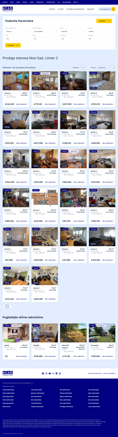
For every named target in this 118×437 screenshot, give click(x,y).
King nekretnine (8, 403)
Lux (59, 2)
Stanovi (5, 2)
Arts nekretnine (65, 403)
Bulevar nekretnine (37, 393)
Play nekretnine (65, 400)
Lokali (18, 2)
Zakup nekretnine (37, 407)
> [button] (10, 306)
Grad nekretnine (8, 390)
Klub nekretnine (8, 397)
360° (75, 2)
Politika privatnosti (95, 373)
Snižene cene (50, 2)
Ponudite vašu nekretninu (75, 9)
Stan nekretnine (8, 400)
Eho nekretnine (36, 397)
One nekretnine (93, 403)
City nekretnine (36, 390)
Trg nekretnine (36, 403)
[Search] (113, 9)
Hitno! (32, 2)
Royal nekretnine (8, 393)
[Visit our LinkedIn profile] (56, 373)
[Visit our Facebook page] (43, 373)
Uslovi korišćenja (109, 373)
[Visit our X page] (53, 373)
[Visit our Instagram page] (46, 373)
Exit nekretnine (36, 400)
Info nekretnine (93, 390)
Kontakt (61, 9)
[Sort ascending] (81, 67)
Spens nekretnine (66, 397)
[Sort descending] (84, 67)
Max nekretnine (93, 400)
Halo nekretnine (93, 393)
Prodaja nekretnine (66, 407)
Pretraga (11, 45)
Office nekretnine (66, 393)
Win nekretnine (93, 397)
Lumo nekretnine (94, 407)
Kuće (11, 2)
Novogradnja (66, 2)
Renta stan (6, 407)
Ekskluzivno (40, 2)
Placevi (25, 2)
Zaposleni (90, 9)
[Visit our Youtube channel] (50, 373)
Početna (52, 9)
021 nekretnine (65, 390)
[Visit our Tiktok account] (60, 373)
